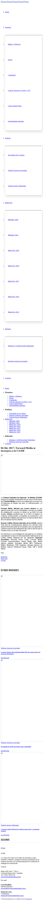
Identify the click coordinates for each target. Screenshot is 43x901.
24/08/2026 (5, 835)
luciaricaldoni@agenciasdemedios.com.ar (13, 888)
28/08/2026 (5, 658)
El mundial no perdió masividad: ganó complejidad (16, 746)
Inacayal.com (29, 899)
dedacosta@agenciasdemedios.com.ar (12, 895)
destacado (4, 557)
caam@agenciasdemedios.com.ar (11, 877)
